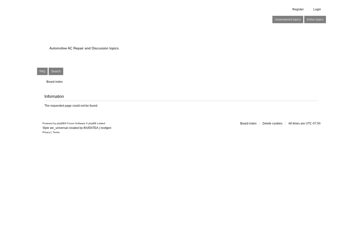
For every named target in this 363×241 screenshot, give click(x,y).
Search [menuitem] (56, 71)
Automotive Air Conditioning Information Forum (150, 40)
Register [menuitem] (298, 9)
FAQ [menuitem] (42, 71)
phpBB (61, 123)
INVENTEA (90, 128)
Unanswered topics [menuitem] (288, 19)
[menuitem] (46, 132)
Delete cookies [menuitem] (272, 123)
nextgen (106, 128)
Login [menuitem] (317, 9)
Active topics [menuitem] (315, 19)
